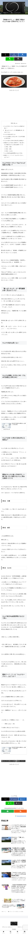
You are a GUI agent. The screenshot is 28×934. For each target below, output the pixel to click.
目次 (12, 123)
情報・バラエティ (21, 760)
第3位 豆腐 (8, 146)
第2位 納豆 (8, 149)
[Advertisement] (14, 38)
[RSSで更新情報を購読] (20, 811)
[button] (18, 59)
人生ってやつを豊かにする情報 (9, 760)
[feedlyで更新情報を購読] (7, 811)
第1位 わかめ (9, 151)
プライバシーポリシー (7, 927)
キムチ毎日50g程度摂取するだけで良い (13, 153)
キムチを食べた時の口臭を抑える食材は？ (14, 140)
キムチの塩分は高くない (10, 134)
